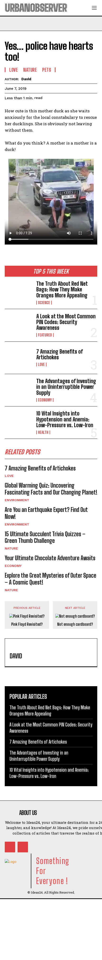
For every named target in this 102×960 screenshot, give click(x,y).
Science (44, 303)
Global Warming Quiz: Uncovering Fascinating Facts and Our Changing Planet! (51, 489)
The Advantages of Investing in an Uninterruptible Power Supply (66, 387)
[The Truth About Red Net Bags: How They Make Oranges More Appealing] (18, 292)
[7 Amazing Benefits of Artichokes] (18, 357)
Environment (17, 500)
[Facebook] (10, 847)
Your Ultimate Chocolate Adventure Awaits (50, 558)
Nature (11, 548)
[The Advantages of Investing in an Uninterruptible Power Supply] (18, 390)
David (26, 79)
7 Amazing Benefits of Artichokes (59, 354)
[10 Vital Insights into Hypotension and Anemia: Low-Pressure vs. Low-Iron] (18, 422)
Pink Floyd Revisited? (27, 624)
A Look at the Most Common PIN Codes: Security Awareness (66, 322)
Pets (46, 69)
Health (43, 432)
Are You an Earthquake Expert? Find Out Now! (46, 513)
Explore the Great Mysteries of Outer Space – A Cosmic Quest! (50, 579)
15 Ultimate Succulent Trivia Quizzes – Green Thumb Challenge (45, 537)
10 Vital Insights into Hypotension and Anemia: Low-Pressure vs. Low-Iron (64, 419)
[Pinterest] (23, 847)
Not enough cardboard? (75, 624)
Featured (45, 335)
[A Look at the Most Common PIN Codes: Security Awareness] (18, 325)
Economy (45, 400)
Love (41, 364)
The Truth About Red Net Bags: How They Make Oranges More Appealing (62, 289)
